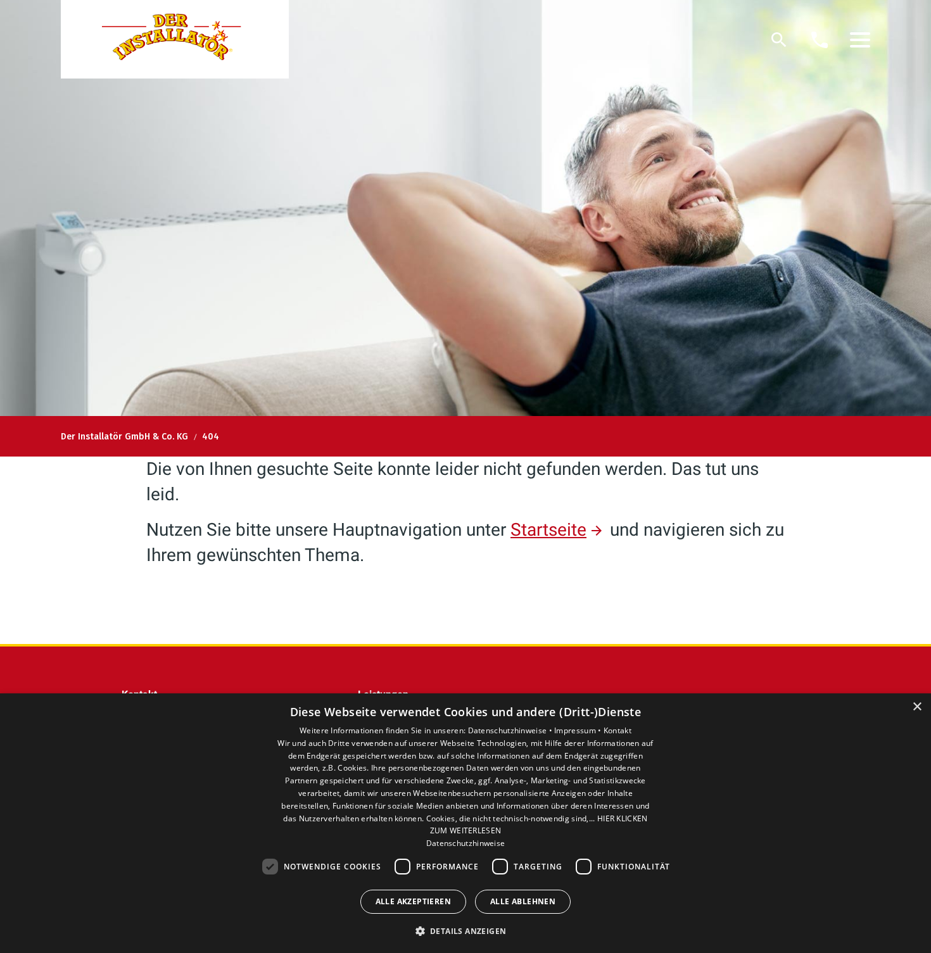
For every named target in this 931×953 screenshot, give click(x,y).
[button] (860, 39)
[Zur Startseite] (175, 39)
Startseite (548, 529)
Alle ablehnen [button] (522, 901)
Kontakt (617, 730)
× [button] (917, 707)
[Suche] (779, 40)
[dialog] (465, 823)
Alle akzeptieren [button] (413, 901)
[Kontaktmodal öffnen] (819, 40)
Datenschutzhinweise (465, 843)
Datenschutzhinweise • (511, 730)
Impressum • (579, 730)
